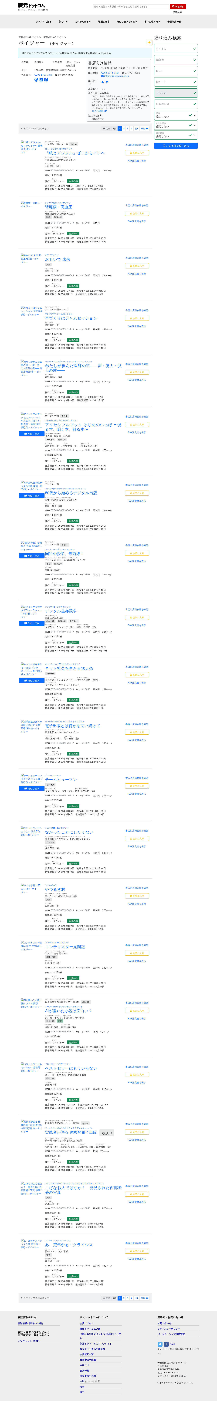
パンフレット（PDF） (29, 1341)
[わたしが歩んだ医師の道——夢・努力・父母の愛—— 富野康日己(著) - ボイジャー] (32, 368)
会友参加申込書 (88, 1376)
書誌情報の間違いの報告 (30, 1323)
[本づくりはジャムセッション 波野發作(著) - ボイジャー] (32, 311)
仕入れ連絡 (98, 110)
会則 (82, 1381)
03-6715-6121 (111, 72)
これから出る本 (83, 21)
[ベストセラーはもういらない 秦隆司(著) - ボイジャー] (32, 1067)
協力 (82, 1392)
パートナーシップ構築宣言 (171, 1334)
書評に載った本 (152, 21)
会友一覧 (84, 1370)
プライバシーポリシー (168, 1328)
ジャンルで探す (44, 21)
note (172, 1343)
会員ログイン (87, 1323)
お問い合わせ (164, 1323)
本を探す (179, 6)
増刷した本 (104, 21)
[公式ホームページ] (36, 80)
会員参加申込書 (88, 1359)
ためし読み (33, 433)
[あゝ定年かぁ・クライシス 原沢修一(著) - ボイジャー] (32, 1244)
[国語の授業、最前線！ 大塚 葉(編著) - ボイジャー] (32, 546)
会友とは (84, 1365)
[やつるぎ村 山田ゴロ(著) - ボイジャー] (32, 889)
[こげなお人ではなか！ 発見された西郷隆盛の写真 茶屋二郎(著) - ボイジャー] (32, 1188)
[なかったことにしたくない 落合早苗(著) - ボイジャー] (32, 831)
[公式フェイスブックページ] (46, 80)
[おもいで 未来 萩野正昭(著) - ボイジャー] (32, 259)
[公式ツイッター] (41, 80)
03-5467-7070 (44, 74)
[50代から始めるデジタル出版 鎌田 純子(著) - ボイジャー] (32, 486)
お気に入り (138, 152)
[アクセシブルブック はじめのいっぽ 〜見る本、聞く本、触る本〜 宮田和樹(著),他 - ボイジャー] (32, 420)
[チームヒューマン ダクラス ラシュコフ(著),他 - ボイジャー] (32, 779)
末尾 (143, 128)
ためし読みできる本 (127, 21)
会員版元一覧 (174, 21)
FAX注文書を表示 (137, 160)
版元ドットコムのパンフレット (96, 1343)
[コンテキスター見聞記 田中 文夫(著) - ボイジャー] (32, 946)
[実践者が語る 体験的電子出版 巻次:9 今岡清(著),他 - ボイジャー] (32, 1126)
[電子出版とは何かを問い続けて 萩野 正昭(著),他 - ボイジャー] (32, 726)
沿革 (82, 1386)
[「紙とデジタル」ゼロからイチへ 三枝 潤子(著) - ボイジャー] (32, 147)
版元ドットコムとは (90, 1328)
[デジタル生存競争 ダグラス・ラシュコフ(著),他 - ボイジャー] (32, 612)
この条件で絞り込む (177, 145)
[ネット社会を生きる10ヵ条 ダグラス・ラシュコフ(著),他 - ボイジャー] (32, 669)
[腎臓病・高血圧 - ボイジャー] (32, 204)
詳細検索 (177, 12)
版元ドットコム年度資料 (92, 1349)
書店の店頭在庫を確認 (136, 144)
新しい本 (63, 21)
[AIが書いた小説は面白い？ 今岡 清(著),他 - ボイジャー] (32, 1003)
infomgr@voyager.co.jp (116, 75)
